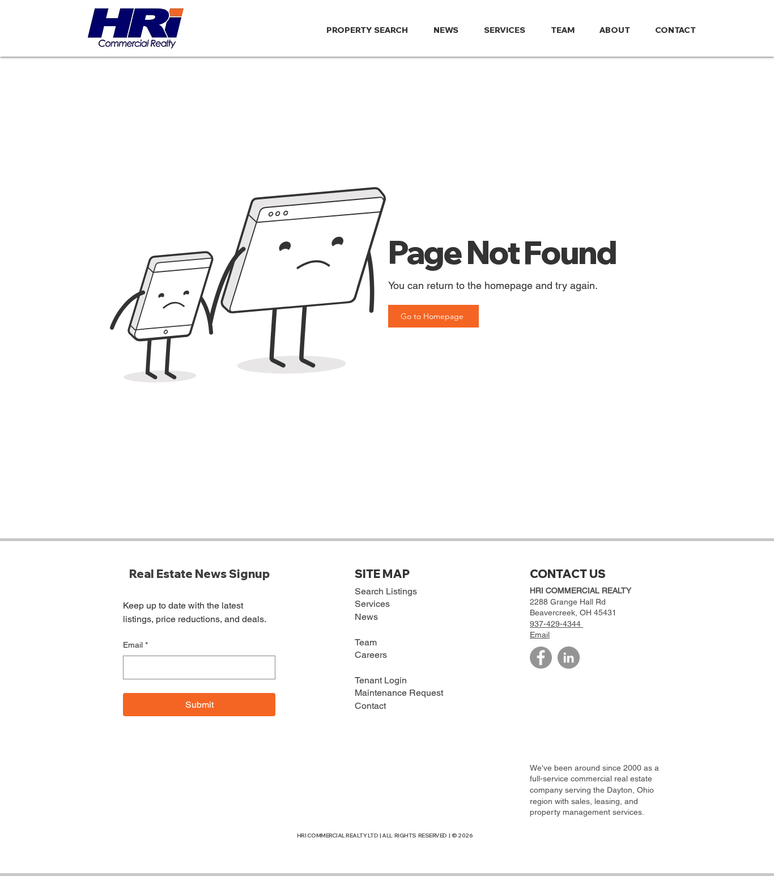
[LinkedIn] (569, 658)
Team (366, 642)
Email (135, 644)
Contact (370, 705)
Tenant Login (381, 680)
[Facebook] (541, 658)
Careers (371, 654)
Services (372, 603)
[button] (619, 30)
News (366, 616)
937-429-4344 (556, 623)
